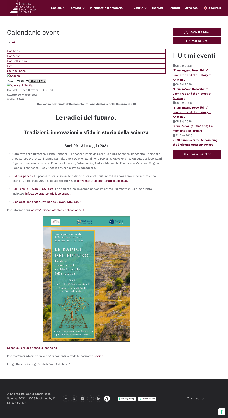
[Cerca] (13, 75)
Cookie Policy (148, 398)
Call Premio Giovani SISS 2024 (33, 189)
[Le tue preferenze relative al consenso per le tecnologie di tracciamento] (221, 411)
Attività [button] (76, 8)
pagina (98, 356)
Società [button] (56, 8)
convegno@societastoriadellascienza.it (102, 180)
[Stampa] (13, 42)
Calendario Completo (197, 154)
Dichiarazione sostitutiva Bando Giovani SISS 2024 (46, 201)
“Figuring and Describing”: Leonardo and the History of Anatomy (192, 75)
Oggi (10, 66)
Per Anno (13, 51)
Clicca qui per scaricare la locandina (32, 347)
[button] (203, 399)
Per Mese (13, 56)
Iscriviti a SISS (199, 32)
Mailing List (199, 40)
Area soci (191, 8)
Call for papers (22, 176)
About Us (214, 8)
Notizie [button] (138, 8)
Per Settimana (17, 61)
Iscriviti (157, 8)
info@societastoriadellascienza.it (48, 193)
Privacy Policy (127, 398)
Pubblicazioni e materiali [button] (107, 8)
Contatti (174, 8)
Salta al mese (16, 71)
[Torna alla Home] (23, 8)
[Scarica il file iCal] (20, 85)
